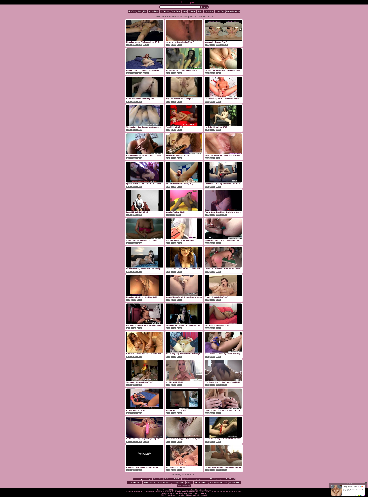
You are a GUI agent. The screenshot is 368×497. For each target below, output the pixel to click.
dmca (203, 490)
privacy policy (178, 490)
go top (208, 490)
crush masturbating (184, 485)
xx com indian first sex (134, 482)
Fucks (184, 11)
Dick (144, 11)
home (159, 490)
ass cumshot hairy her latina (218, 482)
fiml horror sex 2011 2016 (172, 479)
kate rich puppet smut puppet (142, 479)
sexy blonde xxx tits (178, 482)
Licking (200, 11)
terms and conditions (192, 490)
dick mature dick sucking (209, 479)
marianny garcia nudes (184, 493)
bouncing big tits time (201, 482)
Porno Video (209, 11)
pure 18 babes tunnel (163, 482)
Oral (139, 11)
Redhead (192, 11)
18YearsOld (165, 11)
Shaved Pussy (154, 11)
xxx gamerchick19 (234, 482)
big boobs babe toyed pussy (191, 479)
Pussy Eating (175, 11)
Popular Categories (233, 11)
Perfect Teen (220, 11)
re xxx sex (189, 482)
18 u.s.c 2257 (167, 490)
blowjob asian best (149, 482)
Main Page (132, 11)
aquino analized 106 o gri (227, 479)
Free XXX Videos (200, 493)
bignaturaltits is (158, 479)
